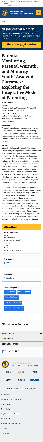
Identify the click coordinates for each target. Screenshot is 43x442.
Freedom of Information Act (10, 424)
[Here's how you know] (21, 3)
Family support (24, 291)
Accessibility (5, 394)
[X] (10, 352)
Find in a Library (10, 278)
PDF (8, 263)
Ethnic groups (9, 291)
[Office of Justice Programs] (5, 13)
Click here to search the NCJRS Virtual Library (21, 45)
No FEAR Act (5, 419)
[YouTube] (17, 352)
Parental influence (11, 297)
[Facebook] (4, 352)
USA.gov (4, 428)
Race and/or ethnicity (12, 302)
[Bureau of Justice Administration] (8, 373)
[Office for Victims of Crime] (21, 381)
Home (3, 21)
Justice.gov (5, 433)
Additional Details (11, 227)
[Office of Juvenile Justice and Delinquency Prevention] (8, 381)
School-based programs (13, 308)
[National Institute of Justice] (35, 373)
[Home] (21, 12)
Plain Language (6, 404)
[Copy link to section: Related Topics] (18, 287)
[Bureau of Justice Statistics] (21, 374)
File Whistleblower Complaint (11, 399)
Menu (38, 12)
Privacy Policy (5, 409)
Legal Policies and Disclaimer (11, 414)
